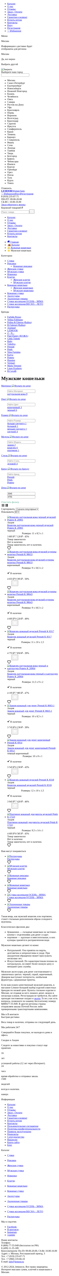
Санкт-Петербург (16, 83)
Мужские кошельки (23, 290)
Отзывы (11, 9)
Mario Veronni (14, 365)
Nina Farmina (13, 352)
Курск (10, 180)
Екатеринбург (14, 85)
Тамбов (11, 150)
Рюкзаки (11, 263)
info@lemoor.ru (16, 1261)
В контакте (13, 1229)
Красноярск (13, 110)
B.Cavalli (11, 371)
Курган (11, 167)
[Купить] (14, 583)
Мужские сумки (15, 271)
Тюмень (11, 134)
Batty (9, 341)
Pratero (10, 357)
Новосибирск (14, 88)
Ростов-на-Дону (15, 104)
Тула (9, 177)
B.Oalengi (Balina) (16, 325)
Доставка (12, 14)
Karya (10, 355)
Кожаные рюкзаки (22, 266)
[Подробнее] (9, 584)
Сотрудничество (15, 1137)
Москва (11, 80)
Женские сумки (15, 269)
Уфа (9, 107)
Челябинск (12, 96)
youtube (11, 1235)
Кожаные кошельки (17, 285)
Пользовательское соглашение (22, 1126)
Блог (9, 1145)
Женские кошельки (23, 288)
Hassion (11, 360)
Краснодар (12, 121)
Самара (11, 102)
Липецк (11, 148)
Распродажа (13, 306)
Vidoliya (11, 344)
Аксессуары (13, 296)
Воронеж (12, 115)
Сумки (10, 260)
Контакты (12, 22)
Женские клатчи (21, 279)
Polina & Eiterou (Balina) (19, 322)
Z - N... (10, 333)
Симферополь (14, 129)
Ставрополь (13, 140)
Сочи (10, 145)
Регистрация (13, 28)
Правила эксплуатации (19, 1131)
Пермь (10, 112)
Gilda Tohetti (13, 338)
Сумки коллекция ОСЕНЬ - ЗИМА (25, 301)
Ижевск (11, 164)
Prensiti (10, 346)
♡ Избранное (14, 31)
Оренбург (12, 169)
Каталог (11, 3)
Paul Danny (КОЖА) (17, 336)
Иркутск (11, 126)
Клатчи (11, 277)
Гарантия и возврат (17, 17)
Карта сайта (13, 1142)
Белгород (12, 156)
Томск (10, 183)
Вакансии (12, 1139)
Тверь (10, 153)
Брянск (11, 158)
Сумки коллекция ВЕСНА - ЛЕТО (25, 304)
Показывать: (7, 512)
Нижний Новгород (17, 91)
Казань (10, 94)
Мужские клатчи (22, 282)
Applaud (11, 328)
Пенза (10, 175)
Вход (9, 25)
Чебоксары (12, 161)
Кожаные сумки (15, 293)
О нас (10, 6)
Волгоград (12, 118)
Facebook (12, 1227)
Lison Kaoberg (14, 368)
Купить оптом (14, 20)
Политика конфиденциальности (23, 1129)
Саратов (11, 123)
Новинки (12, 274)
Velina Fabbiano (15, 319)
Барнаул (11, 137)
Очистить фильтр (10, 502)
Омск (10, 99)
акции (37, 998)
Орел (10, 172)
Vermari (11, 363)
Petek (10, 349)
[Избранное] (9, 549)
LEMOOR (12, 330)
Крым (10, 131)
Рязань (10, 142)
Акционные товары (17, 298)
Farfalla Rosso (14, 317)
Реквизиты (12, 1134)
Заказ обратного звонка (13, 204)
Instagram (12, 1232)
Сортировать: (8, 509)
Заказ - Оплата (14, 12)
